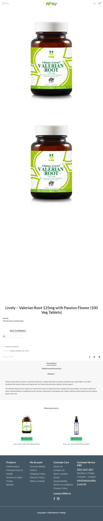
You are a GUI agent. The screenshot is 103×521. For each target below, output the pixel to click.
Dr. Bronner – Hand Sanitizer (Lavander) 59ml (76, 444)
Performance (12, 466)
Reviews (51, 374)
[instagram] (58, 499)
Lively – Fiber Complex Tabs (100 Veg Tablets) (26, 444)
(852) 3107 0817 (85, 469)
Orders (33, 470)
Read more (28, 439)
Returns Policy (37, 477)
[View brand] (12, 340)
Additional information (51, 368)
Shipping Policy (37, 474)
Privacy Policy (60, 488)
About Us (58, 466)
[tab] (51, 363)
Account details (37, 466)
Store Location (60, 474)
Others (27, 351)
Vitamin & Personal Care (17, 351)
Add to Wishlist (18, 331)
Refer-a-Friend (37, 481)
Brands (9, 484)
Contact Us (59, 470)
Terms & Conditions (63, 484)
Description (52, 363)
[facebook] (55, 499)
